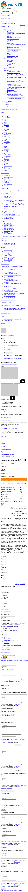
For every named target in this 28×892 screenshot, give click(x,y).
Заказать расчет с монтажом (14, 480)
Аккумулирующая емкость (11, 291)
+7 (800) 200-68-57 (5, 18)
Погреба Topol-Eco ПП (10, 225)
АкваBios (6, 160)
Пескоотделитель (8, 290)
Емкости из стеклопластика (14, 49)
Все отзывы (4, 401)
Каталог (6, 29)
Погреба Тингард (8, 226)
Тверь (5, 147)
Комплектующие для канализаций (16, 33)
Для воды (6, 282)
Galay (5, 157)
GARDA (6, 153)
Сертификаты (10, 67)
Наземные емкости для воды (11, 213)
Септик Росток (8, 133)
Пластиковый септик (6, 420)
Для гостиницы (8, 184)
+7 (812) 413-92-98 (13, 345)
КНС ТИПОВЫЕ (8, 272)
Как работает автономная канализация (11, 412)
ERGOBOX (7, 142)
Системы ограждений (12, 56)
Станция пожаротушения (10, 273)
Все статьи (3, 436)
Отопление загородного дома (14, 75)
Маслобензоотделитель (10, 294)
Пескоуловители (11, 43)
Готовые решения (8, 270)
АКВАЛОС (7, 118)
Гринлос (6, 127)
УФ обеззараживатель (9, 297)
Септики (9, 30)
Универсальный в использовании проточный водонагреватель (16, 97)
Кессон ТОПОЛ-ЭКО (9, 257)
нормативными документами (9, 364)
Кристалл (6, 159)
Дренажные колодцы (9, 214)
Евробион (6, 126)
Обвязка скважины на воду (14, 94)
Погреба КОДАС (8, 231)
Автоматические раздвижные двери (13, 319)
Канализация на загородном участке (10, 383)
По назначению (5, 173)
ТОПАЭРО (7, 137)
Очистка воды (10, 34)
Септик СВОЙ (8, 166)
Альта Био (6, 136)
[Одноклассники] (5, 657)
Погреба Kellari (8, 224)
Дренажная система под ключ (15, 80)
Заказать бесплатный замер (8, 23)
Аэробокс (6, 129)
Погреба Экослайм (9, 229)
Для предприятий (8, 177)
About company (11, 63)
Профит (6, 167)
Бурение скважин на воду (14, 71)
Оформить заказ (5, 26)
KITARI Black (7, 154)
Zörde (5, 123)
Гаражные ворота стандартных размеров (14, 308)
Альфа (5, 146)
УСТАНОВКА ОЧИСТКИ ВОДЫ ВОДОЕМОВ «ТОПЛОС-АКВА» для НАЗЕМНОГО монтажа (14, 205)
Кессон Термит (8, 250)
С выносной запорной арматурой (12, 275)
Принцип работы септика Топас (9, 428)
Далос (5, 120)
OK (1, 718)
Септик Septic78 (8, 156)
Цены (5, 68)
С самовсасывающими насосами (12, 283)
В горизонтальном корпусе (11, 280)
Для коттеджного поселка (10, 180)
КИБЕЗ (6, 163)
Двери (8, 53)
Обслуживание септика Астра (15, 95)
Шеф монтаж (10, 90)
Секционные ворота (12, 50)
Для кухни (6, 178)
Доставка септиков (12, 91)
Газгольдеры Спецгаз (9, 243)
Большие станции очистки (11, 144)
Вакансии (6, 104)
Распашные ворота (12, 51)
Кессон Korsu (7, 254)
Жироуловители (8, 217)
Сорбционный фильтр (9, 296)
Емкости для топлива (9, 211)
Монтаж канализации (12, 100)
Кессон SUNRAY (8, 255)
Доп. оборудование (6, 208)
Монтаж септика (11, 84)
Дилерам (9, 92)
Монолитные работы (12, 88)
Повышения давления (9, 279)
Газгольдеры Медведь (9, 244)
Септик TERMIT (8, 143)
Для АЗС (6, 185)
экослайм (6, 115)
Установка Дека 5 (5, 399)
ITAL (5, 164)
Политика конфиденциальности (15, 66)
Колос (5, 122)
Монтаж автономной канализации (16, 87)
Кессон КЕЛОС (8, 260)
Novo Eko (6, 125)
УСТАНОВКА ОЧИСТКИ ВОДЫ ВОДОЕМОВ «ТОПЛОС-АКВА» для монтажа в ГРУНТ (14, 200)
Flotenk (5, 140)
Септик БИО (7, 168)
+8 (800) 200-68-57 (5, 652)
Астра (5, 130)
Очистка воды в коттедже (13, 73)
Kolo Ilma (6, 149)
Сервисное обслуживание (14, 85)
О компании (7, 58)
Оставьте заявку (8, 352)
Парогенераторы (11, 57)
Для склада (7, 175)
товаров (22, 25)
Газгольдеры (10, 40)
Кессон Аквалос (8, 261)
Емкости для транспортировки (12, 215)
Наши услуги (10, 32)
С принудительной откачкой (10, 597)
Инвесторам (10, 61)
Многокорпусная (8, 278)
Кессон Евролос (8, 251)
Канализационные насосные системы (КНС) (12, 266)
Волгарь (6, 150)
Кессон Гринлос (8, 252)
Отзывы (9, 64)
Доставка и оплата (9, 101)
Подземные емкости (9, 218)
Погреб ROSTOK (8, 233)
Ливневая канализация (13, 47)
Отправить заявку (5, 620)
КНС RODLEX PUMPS (10, 269)
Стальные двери (8, 320)
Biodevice (6, 152)
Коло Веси (6, 119)
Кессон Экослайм (8, 258)
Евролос (6, 116)
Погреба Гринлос (8, 228)
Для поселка (7, 197)
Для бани (6, 182)
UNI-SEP (6, 135)
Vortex (5, 139)
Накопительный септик (7, 403)
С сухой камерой (8, 276)
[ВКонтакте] (3, 657)
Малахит (6, 161)
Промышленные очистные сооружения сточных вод (14, 38)
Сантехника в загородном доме (15, 74)
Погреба (9, 36)
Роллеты (9, 54)
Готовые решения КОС (10, 289)
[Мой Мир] (6, 657)
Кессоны (9, 41)
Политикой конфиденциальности (12, 358)
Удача (5, 170)
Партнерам (10, 60)
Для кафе (6, 181)
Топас (5, 132)
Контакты (6, 102)
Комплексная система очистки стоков (14, 293)
